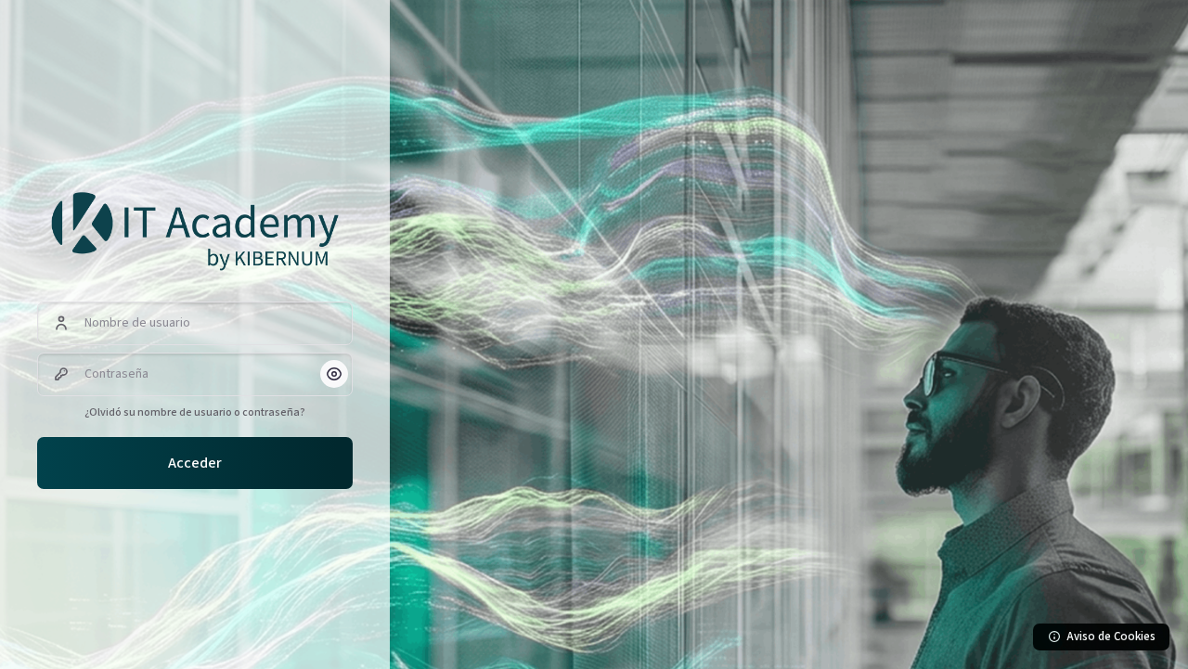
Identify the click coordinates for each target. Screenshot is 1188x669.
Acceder (195, 463)
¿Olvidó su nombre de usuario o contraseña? (194, 412)
